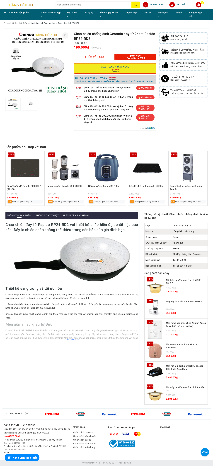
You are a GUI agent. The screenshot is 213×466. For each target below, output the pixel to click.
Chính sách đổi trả (82, 440)
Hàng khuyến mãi (196, 14)
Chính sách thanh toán (84, 443)
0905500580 (19, 449)
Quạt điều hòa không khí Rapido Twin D (186, 187)
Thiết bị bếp (131, 12)
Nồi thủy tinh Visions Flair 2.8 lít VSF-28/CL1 (185, 389)
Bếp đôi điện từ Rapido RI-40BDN (146, 186)
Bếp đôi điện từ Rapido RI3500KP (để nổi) (24, 187)
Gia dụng (88, 12)
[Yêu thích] (65, 35)
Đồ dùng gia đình (109, 12)
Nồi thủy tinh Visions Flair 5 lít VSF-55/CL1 (184, 281)
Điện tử (147, 12)
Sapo (128, 463)
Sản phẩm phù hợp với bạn (25, 147)
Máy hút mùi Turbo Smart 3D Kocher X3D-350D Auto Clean (184, 367)
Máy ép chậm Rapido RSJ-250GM (65, 186)
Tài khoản (180, 4)
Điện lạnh (163, 12)
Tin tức (178, 12)
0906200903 (156, 4)
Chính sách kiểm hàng (84, 447)
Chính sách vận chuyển (84, 436)
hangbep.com (12, 436)
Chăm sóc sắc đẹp (51, 12)
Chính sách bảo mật (83, 432)
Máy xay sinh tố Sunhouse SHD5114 (184, 301)
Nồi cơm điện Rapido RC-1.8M (103, 186)
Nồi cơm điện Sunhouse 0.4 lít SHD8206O (181, 346)
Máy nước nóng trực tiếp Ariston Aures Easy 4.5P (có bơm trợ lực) (186, 324)
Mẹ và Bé (72, 12)
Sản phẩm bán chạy (156, 273)
